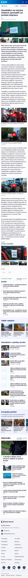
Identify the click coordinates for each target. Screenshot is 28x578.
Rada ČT (17, 550)
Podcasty (3, 550)
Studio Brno (18, 544)
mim (2, 18)
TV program (4, 538)
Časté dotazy (18, 559)
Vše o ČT (3, 562)
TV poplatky (4, 544)
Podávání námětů (19, 556)
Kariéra (16, 553)
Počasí (3, 553)
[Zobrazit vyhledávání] (23, 2)
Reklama (17, 541)
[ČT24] (4, 2)
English (2, 575)
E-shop (3, 556)
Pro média (17, 538)
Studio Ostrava (18, 547)
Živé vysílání (4, 541)
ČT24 (9, 272)
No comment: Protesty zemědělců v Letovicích (12, 123)
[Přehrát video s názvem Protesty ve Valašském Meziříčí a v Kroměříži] (14, 185)
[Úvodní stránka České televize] (7, 522)
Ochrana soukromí (10, 575)
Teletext (3, 547)
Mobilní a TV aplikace (6, 559)
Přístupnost (19, 575)
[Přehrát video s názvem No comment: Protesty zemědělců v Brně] (14, 134)
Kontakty (17, 562)
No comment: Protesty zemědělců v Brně (10, 143)
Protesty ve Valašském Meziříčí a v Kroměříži (11, 193)
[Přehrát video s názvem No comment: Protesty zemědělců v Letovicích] (14, 115)
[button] (14, 115)
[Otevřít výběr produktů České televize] (26, 2)
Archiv (3, 272)
